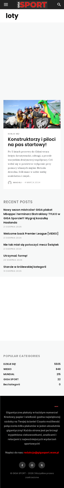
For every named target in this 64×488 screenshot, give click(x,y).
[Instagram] (32, 465)
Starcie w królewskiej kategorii (24, 267)
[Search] (59, 4)
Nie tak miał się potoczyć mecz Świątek (31, 245)
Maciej (17, 182)
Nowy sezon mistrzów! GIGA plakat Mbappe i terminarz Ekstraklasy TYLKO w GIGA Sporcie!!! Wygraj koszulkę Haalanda (31, 216)
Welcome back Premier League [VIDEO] (30, 234)
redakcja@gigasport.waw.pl (41, 452)
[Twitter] (41, 465)
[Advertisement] (32, 56)
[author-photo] (10, 183)
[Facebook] (22, 465)
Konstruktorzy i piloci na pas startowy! (31, 142)
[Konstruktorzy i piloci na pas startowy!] (32, 114)
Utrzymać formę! (15, 256)
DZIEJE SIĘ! (14, 134)
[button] (5, 4)
